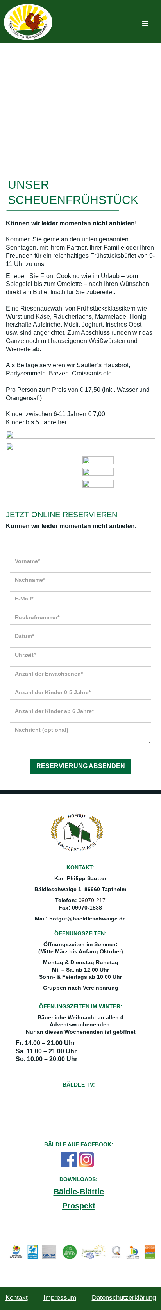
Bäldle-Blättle (79, 1191)
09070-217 (92, 900)
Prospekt (78, 1205)
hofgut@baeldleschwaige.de (87, 918)
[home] (28, 22)
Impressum (59, 1297)
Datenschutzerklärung (124, 1297)
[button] (145, 24)
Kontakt (16, 1297)
